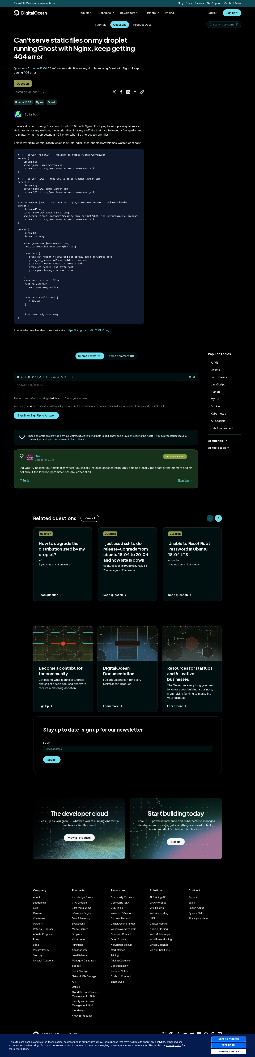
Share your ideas (198, 918)
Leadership (39, 902)
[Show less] (191, 456)
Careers (199, 3)
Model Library (80, 928)
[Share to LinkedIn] (128, 92)
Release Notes (119, 971)
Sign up (230, 13)
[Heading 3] (50, 377)
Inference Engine (82, 913)
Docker (215, 406)
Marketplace (118, 949)
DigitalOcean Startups (123, 923)
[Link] (32, 377)
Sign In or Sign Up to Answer (36, 415)
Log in (212, 13)
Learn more (111, 706)
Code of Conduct (121, 976)
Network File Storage (84, 976)
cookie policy (173, 1045)
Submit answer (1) (89, 356)
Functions (77, 944)
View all (90, 518)
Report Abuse (196, 907)
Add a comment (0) (121, 356)
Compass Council (121, 934)
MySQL (215, 399)
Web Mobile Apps (160, 934)
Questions (119, 24)
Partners (38, 923)
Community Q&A (120, 902)
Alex (37, 455)
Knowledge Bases (82, 897)
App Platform (79, 949)
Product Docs (142, 24)
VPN (152, 918)
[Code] (72, 377)
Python (215, 391)
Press (36, 939)
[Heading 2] (47, 377)
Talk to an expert (222, 428)
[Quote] (61, 377)
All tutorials (218, 421)
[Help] (194, 377)
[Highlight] (40, 377)
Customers (39, 918)
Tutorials (100, 24)
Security (37, 955)
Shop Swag (117, 981)
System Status (197, 913)
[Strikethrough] (29, 377)
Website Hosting (159, 913)
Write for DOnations (122, 913)
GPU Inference (158, 902)
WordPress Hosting (161, 939)
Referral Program (43, 928)
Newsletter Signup (121, 944)
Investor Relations (43, 960)
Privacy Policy (41, 949)
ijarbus (33, 114)
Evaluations (78, 923)
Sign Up (44, 706)
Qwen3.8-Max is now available (33, 3)
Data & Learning (81, 918)
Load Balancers (81, 955)
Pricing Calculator (121, 960)
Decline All (229, 1045)
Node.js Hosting (159, 928)
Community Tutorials (122, 897)
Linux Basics (219, 377)
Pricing (115, 955)
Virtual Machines (159, 944)
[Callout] (65, 377)
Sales (192, 902)
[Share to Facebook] (121, 92)
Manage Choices (229, 1051)
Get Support (214, 3)
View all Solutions (160, 949)
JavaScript (218, 384)
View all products (79, 837)
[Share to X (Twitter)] (114, 92)
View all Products (82, 1015)
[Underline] (25, 377)
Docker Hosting (159, 923)
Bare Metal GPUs (81, 907)
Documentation (119, 965)
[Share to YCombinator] (135, 92)
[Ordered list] (58, 377)
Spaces (76, 965)
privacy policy (94, 1041)
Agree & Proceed (228, 1039)
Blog (180, 3)
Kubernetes (218, 413)
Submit (51, 759)
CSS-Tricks (117, 907)
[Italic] (21, 377)
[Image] (36, 377)
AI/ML (215, 362)
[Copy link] (142, 92)
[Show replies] (191, 480)
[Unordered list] (54, 377)
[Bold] (18, 377)
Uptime (76, 986)
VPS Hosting (157, 907)
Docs (189, 3)
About (36, 897)
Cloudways (78, 1010)
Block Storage (80, 971)
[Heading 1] (43, 377)
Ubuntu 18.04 (38, 68)
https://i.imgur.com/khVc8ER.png (88, 330)
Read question (48, 595)
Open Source (118, 939)
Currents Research (121, 918)
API (74, 981)
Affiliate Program (42, 934)
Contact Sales (232, 3)
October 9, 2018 (44, 459)
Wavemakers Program (123, 928)
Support (193, 897)
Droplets (77, 934)
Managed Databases (84, 960)
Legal (36, 944)
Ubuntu (215, 370)
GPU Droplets (79, 902)
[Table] (69, 377)
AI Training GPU (158, 897)
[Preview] (190, 377)
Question (22, 83)
